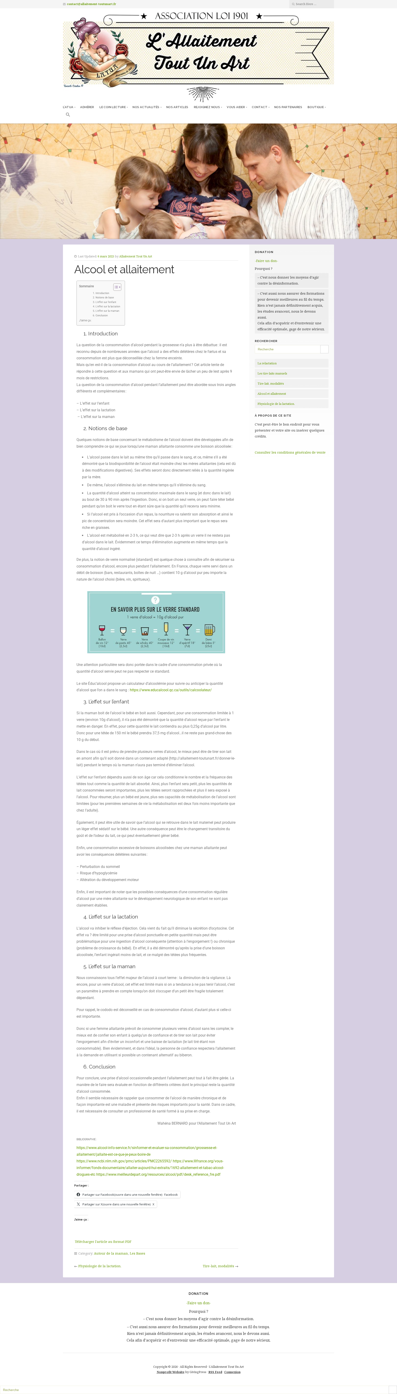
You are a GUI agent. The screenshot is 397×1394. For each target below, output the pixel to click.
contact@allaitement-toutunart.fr (91, 4)
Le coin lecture (112, 107)
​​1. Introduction (99, 293)
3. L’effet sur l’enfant (102, 302)
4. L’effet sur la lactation (104, 306)
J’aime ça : (85, 320)
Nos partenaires (288, 107)
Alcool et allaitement (272, 394)
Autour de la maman (111, 1253)
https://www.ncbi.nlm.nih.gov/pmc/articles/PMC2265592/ (124, 1161)
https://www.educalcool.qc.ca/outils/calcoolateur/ (171, 690)
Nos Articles (177, 107)
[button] (68, 115)
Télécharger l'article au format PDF (103, 1241)
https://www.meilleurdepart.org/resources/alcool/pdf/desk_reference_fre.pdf (158, 1174)
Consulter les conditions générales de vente (290, 452)
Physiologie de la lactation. (99, 1266)
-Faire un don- (266, 261)
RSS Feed (215, 1372)
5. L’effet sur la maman (104, 310)
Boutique (316, 107)
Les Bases (137, 1253)
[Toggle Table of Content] (115, 287)
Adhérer (87, 107)
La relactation (267, 363)
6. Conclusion (98, 315)
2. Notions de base (101, 297)
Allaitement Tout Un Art (135, 256)
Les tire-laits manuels (272, 373)
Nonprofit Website (170, 1372)
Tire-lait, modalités (218, 1266)
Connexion (232, 1372)
